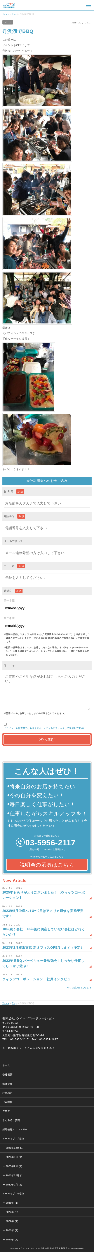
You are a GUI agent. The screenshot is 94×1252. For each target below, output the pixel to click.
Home (5, 14)
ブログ (7, 22)
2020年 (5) (12, 1239)
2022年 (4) (12, 1221)
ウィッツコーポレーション (9, 5)
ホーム (6, 1065)
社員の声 (7, 1093)
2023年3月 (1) (14, 1157)
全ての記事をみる (78, 987)
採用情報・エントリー (15, 1129)
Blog (14, 14)
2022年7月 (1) (14, 1184)
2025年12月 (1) (15, 1148)
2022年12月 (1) (15, 1175)
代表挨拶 (7, 1102)
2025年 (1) (12, 1202)
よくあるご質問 (11, 1120)
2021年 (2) (12, 1230)
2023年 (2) (12, 1212)
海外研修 (7, 1083)
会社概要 (7, 1074)
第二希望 (9, 618)
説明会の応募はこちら (47, 865)
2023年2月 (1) (14, 1166)
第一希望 (9, 600)
